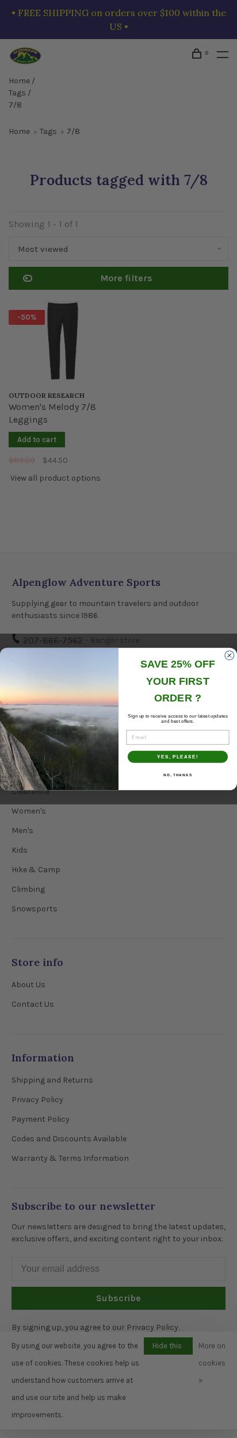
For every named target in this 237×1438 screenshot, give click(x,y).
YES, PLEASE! (177, 757)
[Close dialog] (229, 655)
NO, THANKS (177, 775)
